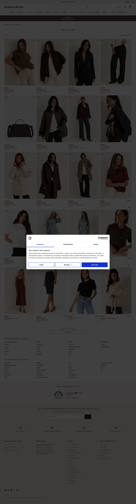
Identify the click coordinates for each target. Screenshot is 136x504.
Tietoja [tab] (96, 244)
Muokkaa (67, 265)
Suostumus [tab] (40, 244)
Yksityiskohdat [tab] (68, 244)
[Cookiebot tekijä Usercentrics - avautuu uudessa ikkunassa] (99, 238)
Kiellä (41, 265)
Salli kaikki (94, 265)
